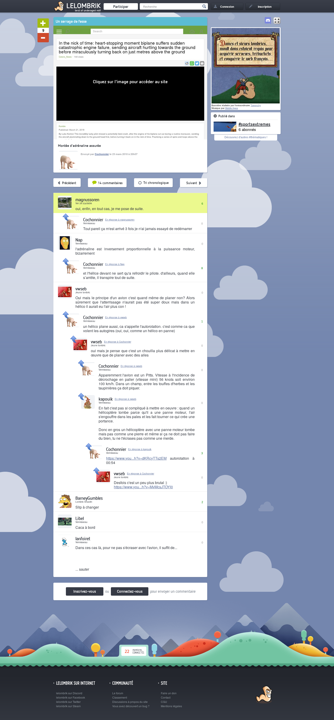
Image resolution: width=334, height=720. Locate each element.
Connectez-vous (129, 591)
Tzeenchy (256, 105)
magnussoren (87, 199)
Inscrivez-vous (84, 591)
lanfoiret (82, 538)
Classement (119, 697)
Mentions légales (171, 706)
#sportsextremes (254, 124)
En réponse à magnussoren (120, 219)
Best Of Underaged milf (88, 10)
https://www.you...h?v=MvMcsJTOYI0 (143, 486)
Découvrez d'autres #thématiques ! (245, 137)
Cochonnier (102, 154)
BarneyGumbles (89, 498)
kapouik (106, 398)
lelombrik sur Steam (68, 706)
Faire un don (169, 693)
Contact (165, 697)
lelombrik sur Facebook (70, 697)
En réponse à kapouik (139, 449)
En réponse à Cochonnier (117, 341)
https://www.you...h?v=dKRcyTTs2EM (136, 458)
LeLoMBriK (263, 695)
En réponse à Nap (115, 264)
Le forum (117, 693)
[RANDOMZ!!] (277, 21)
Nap (78, 239)
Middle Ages (231, 108)
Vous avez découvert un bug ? (131, 706)
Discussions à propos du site (130, 702)
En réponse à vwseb (116, 317)
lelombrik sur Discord (69, 693)
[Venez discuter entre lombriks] (268, 21)
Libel (79, 518)
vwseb (81, 288)
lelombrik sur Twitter (68, 702)
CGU (164, 702)
